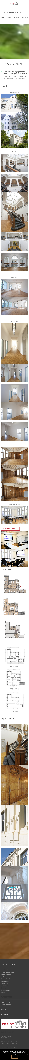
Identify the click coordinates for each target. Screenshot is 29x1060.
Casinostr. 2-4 (5, 981)
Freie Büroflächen (6, 974)
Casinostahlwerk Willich (12, 17)
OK (14, 1056)
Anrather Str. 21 (14, 12)
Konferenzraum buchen (10, 528)
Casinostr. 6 (4, 985)
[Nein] (27, 1054)
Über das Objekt (5, 969)
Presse (3, 992)
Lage (2, 976)
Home (2, 17)
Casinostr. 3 (4, 983)
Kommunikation (5, 990)
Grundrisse (4, 988)
